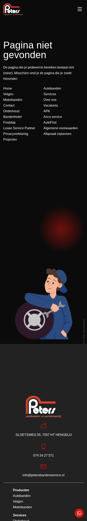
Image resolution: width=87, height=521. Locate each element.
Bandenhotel (12, 117)
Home (7, 88)
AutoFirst (50, 122)
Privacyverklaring (15, 134)
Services (50, 94)
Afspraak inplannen (57, 134)
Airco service (53, 117)
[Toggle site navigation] (80, 9)
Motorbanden (12, 99)
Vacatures (51, 105)
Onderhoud (11, 111)
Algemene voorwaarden (61, 128)
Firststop (9, 122)
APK (47, 111)
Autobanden (52, 88)
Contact (8, 105)
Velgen (8, 94)
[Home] (13, 9)
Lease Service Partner (19, 128)
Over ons (50, 99)
